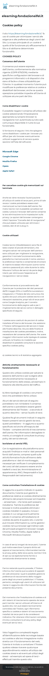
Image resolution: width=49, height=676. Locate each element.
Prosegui (24, 674)
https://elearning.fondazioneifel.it (24, 33)
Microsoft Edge (10, 151)
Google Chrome (10, 156)
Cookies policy (24, 671)
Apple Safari (8, 171)
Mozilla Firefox (10, 161)
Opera (5, 166)
